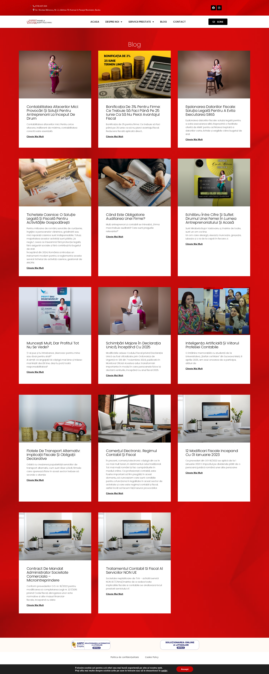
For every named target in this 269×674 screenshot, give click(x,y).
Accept (185, 669)
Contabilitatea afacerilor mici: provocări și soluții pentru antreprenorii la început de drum (52, 112)
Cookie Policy (151, 657)
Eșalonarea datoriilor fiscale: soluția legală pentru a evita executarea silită (211, 110)
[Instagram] (219, 7)
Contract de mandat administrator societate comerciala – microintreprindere (47, 574)
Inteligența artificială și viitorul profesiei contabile (212, 345)
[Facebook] (213, 7)
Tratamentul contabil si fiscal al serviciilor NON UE (134, 570)
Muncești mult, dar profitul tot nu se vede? (53, 345)
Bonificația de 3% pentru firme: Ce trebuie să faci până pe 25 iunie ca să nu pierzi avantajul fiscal (133, 112)
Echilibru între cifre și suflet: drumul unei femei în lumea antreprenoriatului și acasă (211, 218)
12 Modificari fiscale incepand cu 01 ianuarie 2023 (212, 452)
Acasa (94, 22)
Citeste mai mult (35, 136)
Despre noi (112, 22)
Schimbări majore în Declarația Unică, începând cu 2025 (133, 345)
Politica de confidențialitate (125, 657)
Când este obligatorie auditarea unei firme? (125, 216)
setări (164, 670)
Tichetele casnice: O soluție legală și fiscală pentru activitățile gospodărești (51, 218)
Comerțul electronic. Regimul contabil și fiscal (131, 452)
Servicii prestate (139, 22)
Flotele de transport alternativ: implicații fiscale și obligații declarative (53, 454)
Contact (179, 22)
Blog (163, 22)
